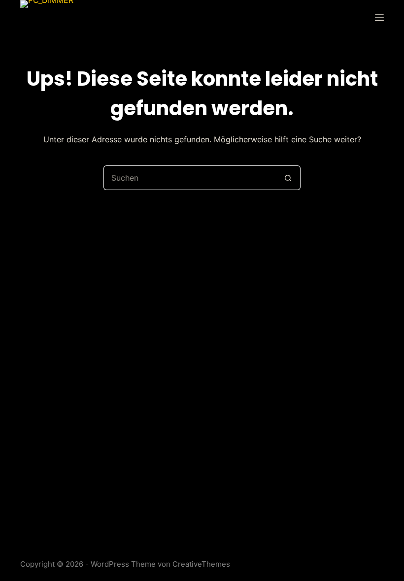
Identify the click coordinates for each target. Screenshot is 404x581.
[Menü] (379, 17)
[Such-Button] (288, 177)
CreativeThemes (201, 564)
